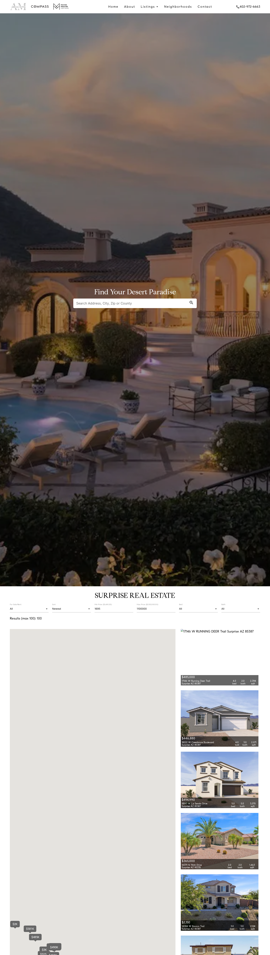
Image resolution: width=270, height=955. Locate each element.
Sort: (54, 604)
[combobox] (29, 608)
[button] (35, 937)
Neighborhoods (178, 6)
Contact (205, 6)
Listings (150, 6)
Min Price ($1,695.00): (103, 604)
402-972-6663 (248, 6)
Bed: (181, 604)
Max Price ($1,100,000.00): (147, 604)
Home (113, 6)
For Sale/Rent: (16, 604)
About (129, 6)
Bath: (223, 604)
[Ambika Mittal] (19, 11)
